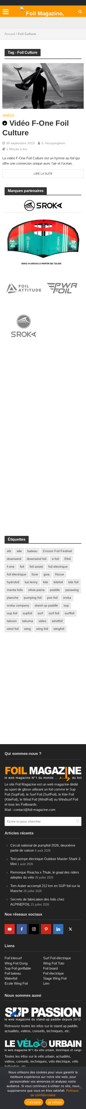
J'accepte (33, 1102)
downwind (14, 559)
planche (12, 597)
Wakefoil (11, 978)
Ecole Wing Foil (16, 983)
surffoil (69, 613)
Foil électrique (53, 973)
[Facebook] (22, 929)
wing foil (42, 629)
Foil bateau (13, 973)
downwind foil (36, 559)
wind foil (13, 629)
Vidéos (8, 115)
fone (35, 574)
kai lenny (31, 582)
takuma (27, 621)
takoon (12, 621)
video (42, 621)
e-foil (55, 559)
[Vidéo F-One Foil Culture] (43, 86)
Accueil (10, 34)
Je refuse (55, 1102)
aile (19, 551)
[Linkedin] (58, 929)
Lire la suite (43, 173)
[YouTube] (10, 929)
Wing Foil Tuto (53, 963)
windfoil (57, 621)
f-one (10, 566)
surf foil (54, 613)
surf (40, 613)
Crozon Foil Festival (57, 551)
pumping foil (33, 597)
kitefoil (58, 582)
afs (9, 551)
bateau (32, 551)
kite (45, 582)
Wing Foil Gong (16, 963)
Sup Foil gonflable (18, 968)
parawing (72, 590)
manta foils (15, 590)
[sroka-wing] (43, 231)
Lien (46, 983)
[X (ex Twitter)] (70, 929)
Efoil (67, 559)
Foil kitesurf (13, 958)
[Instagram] (34, 929)
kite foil (73, 582)
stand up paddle (46, 605)
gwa (47, 574)
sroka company (18, 605)
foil (22, 566)
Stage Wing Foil (55, 978)
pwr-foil (52, 597)
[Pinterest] (46, 929)
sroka (67, 597)
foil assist (36, 566)
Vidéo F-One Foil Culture (35, 128)
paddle (55, 590)
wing (27, 629)
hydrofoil (13, 582)
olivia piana (36, 590)
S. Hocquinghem (53, 143)
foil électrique (16, 574)
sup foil (12, 613)
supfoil (27, 613)
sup (66, 605)
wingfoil (58, 629)
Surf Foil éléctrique (57, 958)
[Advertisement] (43, 395)
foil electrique (58, 566)
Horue (59, 574)
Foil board (50, 968)
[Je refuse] (80, 1087)
